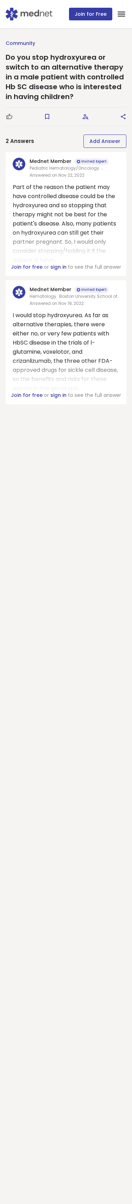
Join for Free (91, 14)
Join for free (27, 266)
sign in (58, 266)
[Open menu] (121, 14)
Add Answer (104, 141)
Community (20, 43)
